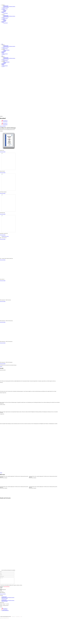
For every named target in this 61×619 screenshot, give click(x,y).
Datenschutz (18, 616)
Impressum (13, 616)
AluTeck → (3, 54)
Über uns (3, 47)
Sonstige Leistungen (6, 7)
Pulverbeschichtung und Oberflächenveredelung (8, 597)
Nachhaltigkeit (3, 11)
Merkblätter (4, 10)
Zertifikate (4, 20)
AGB (21, 616)
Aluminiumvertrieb (5, 5)
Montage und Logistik (4, 598)
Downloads (3, 9)
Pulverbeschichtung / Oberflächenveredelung (9, 6)
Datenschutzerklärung (6, 586)
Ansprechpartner (5, 8)
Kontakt (3, 12)
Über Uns (3, 17)
